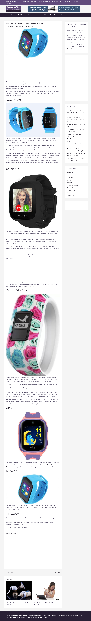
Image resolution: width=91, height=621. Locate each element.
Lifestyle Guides (58, 1)
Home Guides (51, 1)
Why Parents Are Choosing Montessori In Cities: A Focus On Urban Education (75, 113)
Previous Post (8, 572)
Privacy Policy (29, 617)
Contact (70, 14)
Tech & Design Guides (74, 1)
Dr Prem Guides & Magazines (11, 1)
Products (69, 193)
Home (8, 14)
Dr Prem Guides (63, 14)
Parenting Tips (35, 14)
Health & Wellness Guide (42, 1)
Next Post (58, 572)
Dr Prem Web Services (71, 615)
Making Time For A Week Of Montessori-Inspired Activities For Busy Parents (75, 120)
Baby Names (70, 175)
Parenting (28, 14)
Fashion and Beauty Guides (31, 1)
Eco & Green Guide (21, 1)
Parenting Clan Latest (72, 185)
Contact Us (70, 48)
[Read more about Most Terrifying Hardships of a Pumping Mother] (19, 590)
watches (18, 150)
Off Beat (50, 14)
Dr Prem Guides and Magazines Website (17, 615)
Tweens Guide (70, 195)
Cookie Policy (20, 617)
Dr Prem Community (46, 615)
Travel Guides (8, 3)
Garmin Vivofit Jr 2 (13, 384)
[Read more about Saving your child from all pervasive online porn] (47, 590)
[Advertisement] (33, 70)
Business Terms (12, 617)
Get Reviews (13, 14)
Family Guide (21, 14)
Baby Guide (70, 172)
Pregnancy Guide (43, 14)
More (55, 14)
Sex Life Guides (65, 1)
